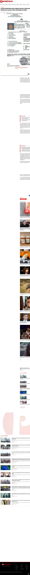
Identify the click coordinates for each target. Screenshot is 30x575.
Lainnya (27, 4)
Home (1, 4)
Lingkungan (13, 483)
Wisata (21, 565)
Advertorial (9, 4)
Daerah (21, 4)
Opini (21, 566)
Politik (3, 4)
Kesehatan (17, 566)
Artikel (12, 462)
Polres (21, 177)
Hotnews (2, 7)
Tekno (21, 567)
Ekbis (16, 565)
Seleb (16, 568)
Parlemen (27, 568)
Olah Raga (17, 4)
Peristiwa (6, 4)
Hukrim (27, 565)
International (14, 4)
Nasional (24, 4)
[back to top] (28, 574)
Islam (12, 490)
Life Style (22, 564)
